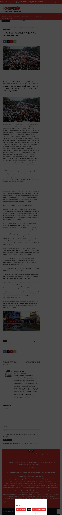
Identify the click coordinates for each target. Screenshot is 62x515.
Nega (29, 509)
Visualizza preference (39, 509)
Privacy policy (36, 512)
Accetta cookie (21, 509)
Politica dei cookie (26, 512)
